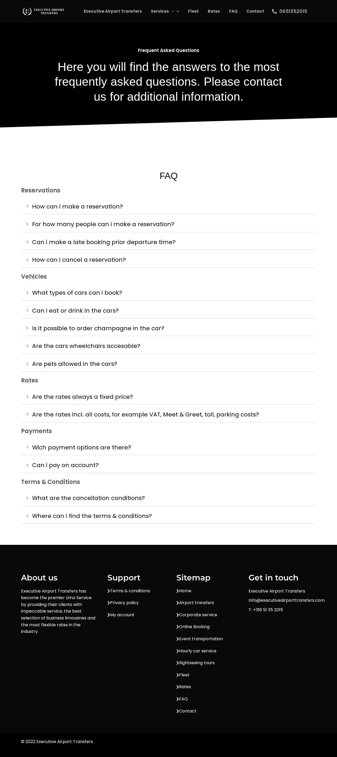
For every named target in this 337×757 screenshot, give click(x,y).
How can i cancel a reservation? (79, 259)
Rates (214, 11)
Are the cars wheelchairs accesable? (86, 346)
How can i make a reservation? (77, 206)
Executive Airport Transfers (113, 11)
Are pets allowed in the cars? (74, 364)
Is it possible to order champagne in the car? (98, 328)
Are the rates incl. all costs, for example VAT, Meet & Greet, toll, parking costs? (145, 414)
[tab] (168, 206)
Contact (255, 11)
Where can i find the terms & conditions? (92, 516)
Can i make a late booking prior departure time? (104, 242)
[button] (171, 11)
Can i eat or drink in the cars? (75, 310)
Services (160, 11)
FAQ (233, 11)
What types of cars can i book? (77, 292)
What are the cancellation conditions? (88, 498)
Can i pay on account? (65, 465)
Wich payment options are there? (81, 447)
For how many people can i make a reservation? (103, 224)
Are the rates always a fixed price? (82, 397)
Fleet (193, 11)
